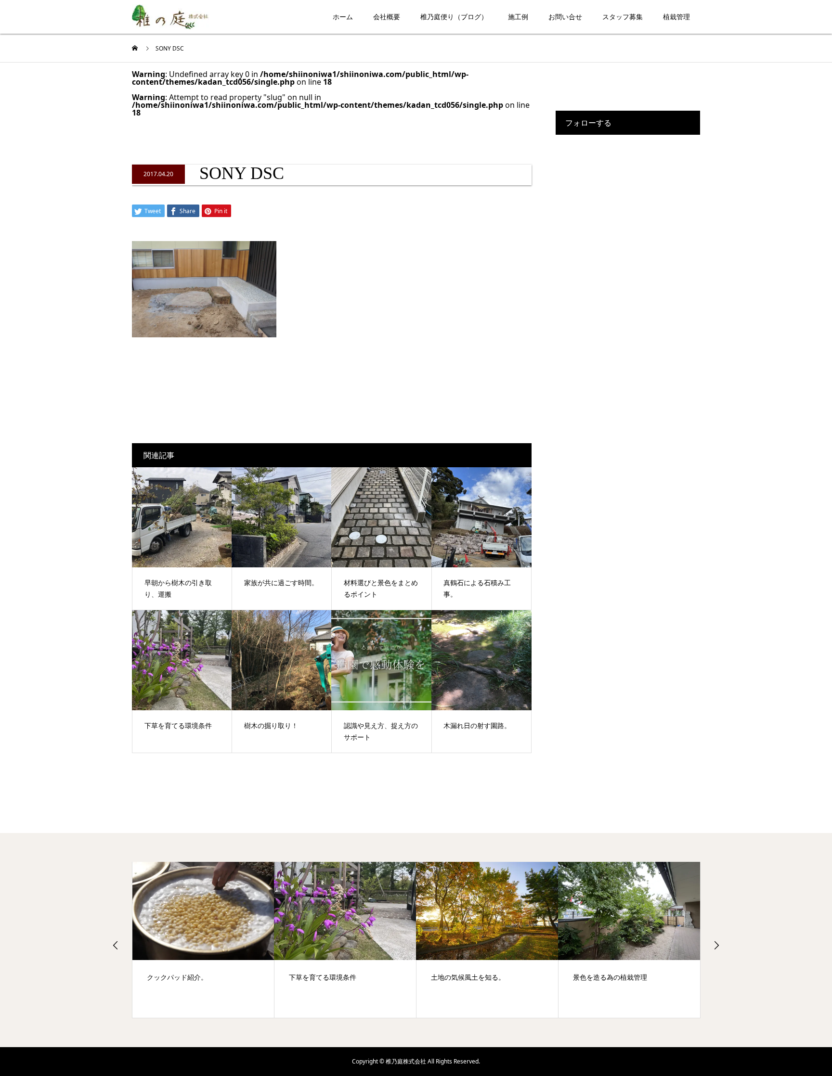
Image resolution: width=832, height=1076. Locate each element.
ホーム (343, 16)
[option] (203, 940)
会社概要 (386, 16)
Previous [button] (115, 945)
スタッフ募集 (622, 16)
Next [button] (716, 945)
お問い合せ (565, 16)
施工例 (518, 16)
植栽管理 (676, 16)
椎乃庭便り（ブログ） (454, 16)
